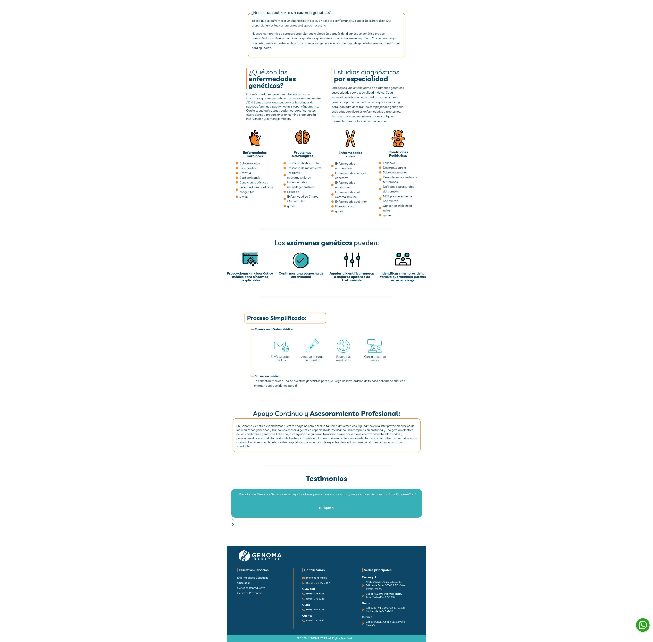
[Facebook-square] (420, 8)
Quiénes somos (334, 8)
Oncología (305, 8)
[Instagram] (427, 8)
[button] (326, 520)
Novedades (360, 8)
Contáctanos (388, 8)
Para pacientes (277, 8)
